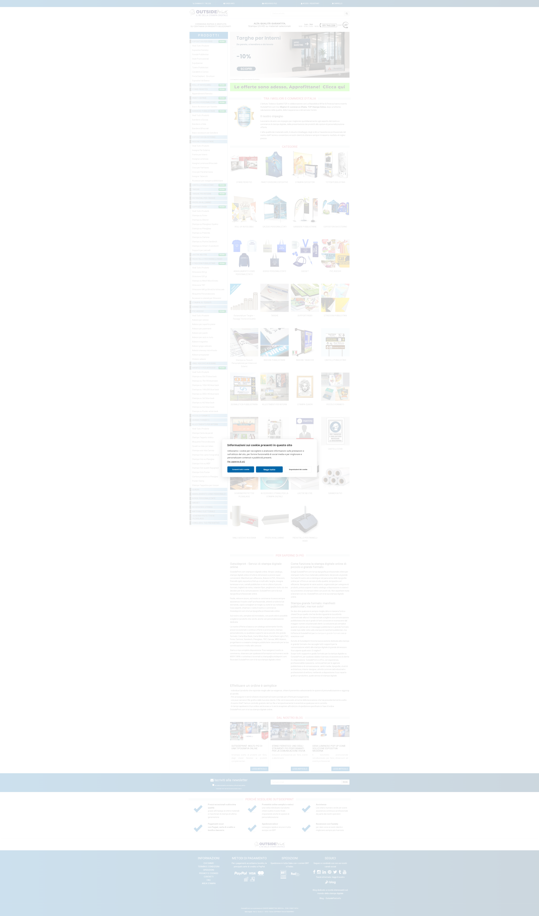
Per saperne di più (236, 461)
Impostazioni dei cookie (298, 469)
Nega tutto (269, 469)
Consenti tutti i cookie (240, 469)
